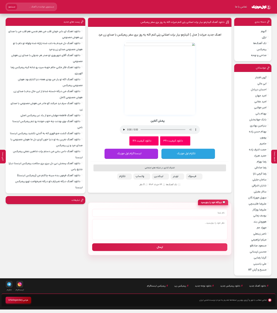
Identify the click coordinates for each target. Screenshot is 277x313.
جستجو (11, 6)
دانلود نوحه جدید (203, 285)
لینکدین (158, 176)
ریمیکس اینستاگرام (156, 285)
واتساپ (140, 176)
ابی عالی (261, 83)
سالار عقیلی (260, 192)
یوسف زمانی (259, 215)
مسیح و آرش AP (257, 270)
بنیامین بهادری (258, 126)
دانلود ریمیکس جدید (230, 285)
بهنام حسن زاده (257, 131)
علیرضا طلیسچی (257, 204)
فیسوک (192, 176)
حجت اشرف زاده (257, 149)
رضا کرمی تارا (259, 174)
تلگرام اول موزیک (186, 153)
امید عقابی (260, 101)
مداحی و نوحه (258, 55)
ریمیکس (261, 49)
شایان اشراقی (259, 185)
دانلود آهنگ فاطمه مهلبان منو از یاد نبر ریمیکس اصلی (50, 115)
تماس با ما (241, 7)
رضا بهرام (261, 161)
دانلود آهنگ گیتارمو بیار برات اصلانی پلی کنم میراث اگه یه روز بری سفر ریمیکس (183, 22)
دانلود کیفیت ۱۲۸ (142, 141)
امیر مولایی (260, 107)
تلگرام (122, 176)
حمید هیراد (260, 156)
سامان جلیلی (259, 179)
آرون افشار (260, 77)
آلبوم (263, 31)
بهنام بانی (261, 113)
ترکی (264, 37)
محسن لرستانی (258, 252)
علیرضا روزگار (259, 210)
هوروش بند (259, 222)
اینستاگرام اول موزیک (129, 153)
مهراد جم (261, 227)
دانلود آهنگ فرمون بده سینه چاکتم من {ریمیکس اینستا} (48, 175)
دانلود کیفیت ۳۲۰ (173, 141)
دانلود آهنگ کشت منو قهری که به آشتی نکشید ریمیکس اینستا (45, 133)
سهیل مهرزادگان (257, 197)
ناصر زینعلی (259, 234)
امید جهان (260, 95)
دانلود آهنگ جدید (257, 285)
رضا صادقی (260, 167)
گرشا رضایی (260, 258)
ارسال (160, 247)
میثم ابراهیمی (258, 240)
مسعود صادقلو (258, 245)
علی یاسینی (259, 264)
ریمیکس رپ (180, 285)
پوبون (263, 137)
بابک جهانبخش (257, 119)
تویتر (175, 176)
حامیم (263, 143)
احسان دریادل (258, 89)
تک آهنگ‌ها (171, 184)
